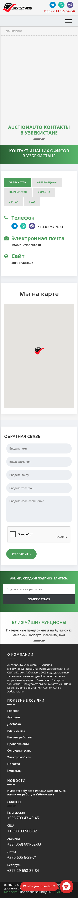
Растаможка (16, 731)
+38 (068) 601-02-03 (24, 844)
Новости (13, 764)
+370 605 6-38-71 (22, 857)
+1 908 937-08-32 (22, 830)
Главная (13, 711)
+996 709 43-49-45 (23, 817)
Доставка (14, 724)
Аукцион (13, 717)
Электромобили (19, 757)
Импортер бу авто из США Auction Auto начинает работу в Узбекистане (36, 792)
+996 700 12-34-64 (59, 10)
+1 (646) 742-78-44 (50, 227)
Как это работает (19, 737)
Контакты (14, 770)
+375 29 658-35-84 (23, 870)
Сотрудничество (19, 750)
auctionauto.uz (22, 263)
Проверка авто (18, 744)
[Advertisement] (39, 77)
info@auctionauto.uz (26, 245)
